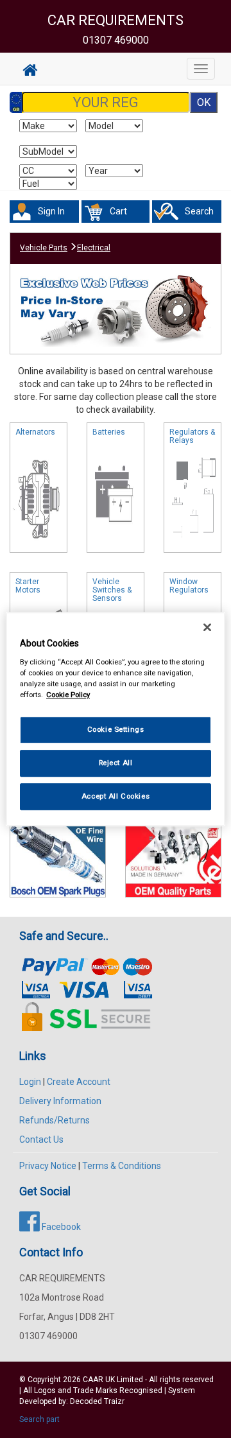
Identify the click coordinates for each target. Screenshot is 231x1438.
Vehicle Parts (43, 247)
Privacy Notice (47, 1166)
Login (30, 1082)
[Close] (207, 627)
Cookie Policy (68, 694)
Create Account (78, 1082)
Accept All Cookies (115, 796)
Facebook (60, 1227)
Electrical (93, 247)
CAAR (93, 1379)
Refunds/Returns (54, 1120)
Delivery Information (60, 1101)
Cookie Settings (115, 729)
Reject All (116, 762)
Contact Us (41, 1139)
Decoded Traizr (97, 1401)
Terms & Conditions (121, 1166)
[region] (115, 719)
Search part (39, 1419)
